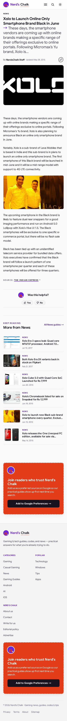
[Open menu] (45, 4)
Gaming (7, 561)
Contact (7, 617)
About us (8, 611)
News (6, 14)
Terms (16, 712)
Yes (29, 302)
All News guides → (54, 324)
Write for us (9, 623)
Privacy (6, 712)
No (41, 302)
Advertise (8, 635)
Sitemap (35, 712)
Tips (37, 573)
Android (7, 585)
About (25, 712)
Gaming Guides (11, 579)
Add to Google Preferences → (33, 503)
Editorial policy (11, 629)
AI (4, 591)
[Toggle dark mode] (60, 4)
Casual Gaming (11, 567)
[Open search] (52, 4)
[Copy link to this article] (61, 60)
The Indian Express (26, 280)
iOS (5, 597)
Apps (38, 579)
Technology (41, 561)
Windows (40, 567)
